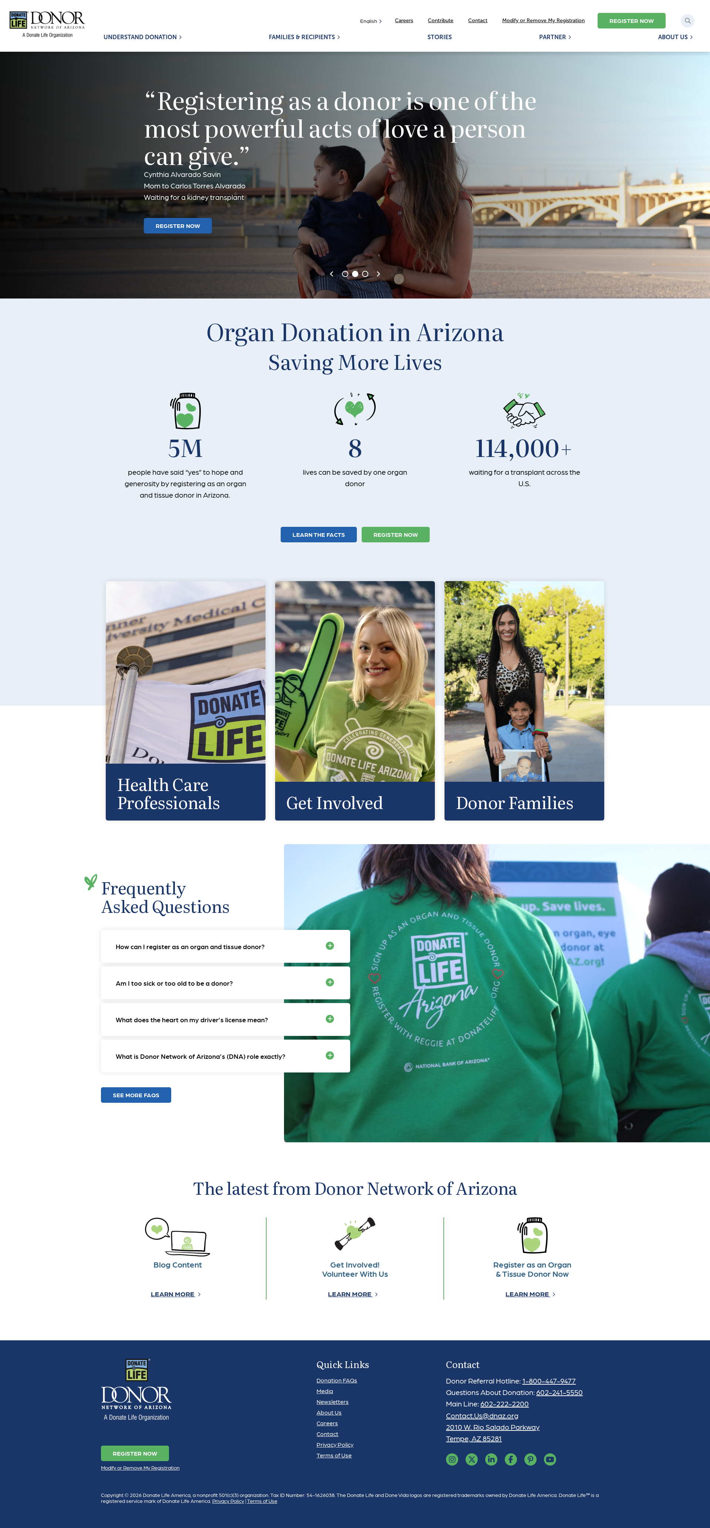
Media (325, 1391)
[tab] (345, 274)
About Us (673, 37)
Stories (439, 37)
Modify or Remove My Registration (543, 20)
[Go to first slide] (378, 274)
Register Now (631, 20)
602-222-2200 (504, 1403)
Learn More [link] (173, 1293)
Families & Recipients (302, 37)
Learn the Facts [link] (319, 534)
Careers (404, 20)
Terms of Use (334, 1455)
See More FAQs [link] (136, 1095)
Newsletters (333, 1401)
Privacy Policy (335, 1444)
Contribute (440, 20)
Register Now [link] (395, 534)
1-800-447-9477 (549, 1380)
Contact (477, 20)
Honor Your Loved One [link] (192, 206)
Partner (552, 37)
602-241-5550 (559, 1392)
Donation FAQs (337, 1380)
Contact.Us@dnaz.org (482, 1415)
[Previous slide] (332, 274)
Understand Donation (140, 37)
